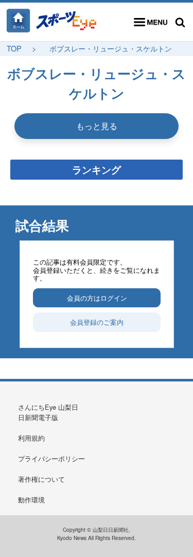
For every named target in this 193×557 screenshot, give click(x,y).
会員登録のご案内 (97, 322)
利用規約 (31, 438)
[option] (97, 293)
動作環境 (31, 499)
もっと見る (96, 126)
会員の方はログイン (97, 298)
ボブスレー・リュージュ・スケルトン (110, 48)
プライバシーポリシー (51, 458)
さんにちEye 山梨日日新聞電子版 (48, 412)
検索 (180, 22)
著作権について (41, 479)
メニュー (150, 22)
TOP (14, 48)
